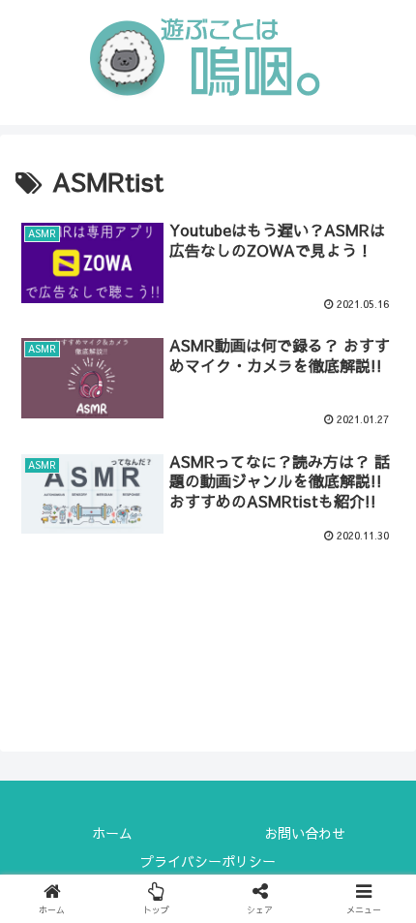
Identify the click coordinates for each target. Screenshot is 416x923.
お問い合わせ (304, 833)
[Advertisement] (208, 634)
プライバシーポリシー (208, 861)
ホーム (112, 833)
